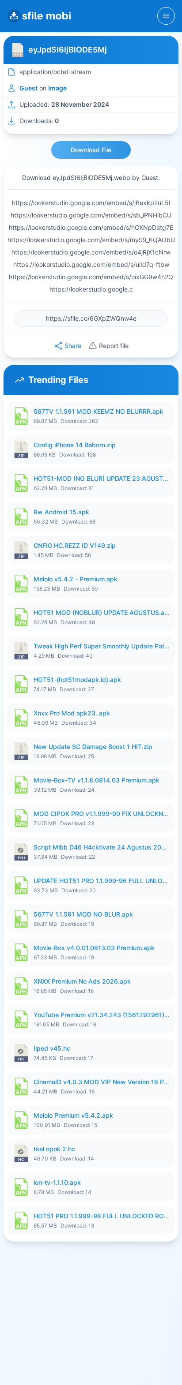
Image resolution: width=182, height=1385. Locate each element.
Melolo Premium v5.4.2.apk (73, 1115)
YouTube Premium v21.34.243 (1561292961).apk (102, 1014)
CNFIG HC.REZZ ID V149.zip (75, 545)
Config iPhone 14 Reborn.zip (75, 445)
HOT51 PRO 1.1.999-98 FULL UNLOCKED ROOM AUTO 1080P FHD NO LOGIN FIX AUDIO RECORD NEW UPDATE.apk (102, 1216)
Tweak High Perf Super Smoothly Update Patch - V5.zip (102, 646)
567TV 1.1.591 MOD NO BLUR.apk (83, 914)
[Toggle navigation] (166, 16)
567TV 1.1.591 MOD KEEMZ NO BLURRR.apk (98, 411)
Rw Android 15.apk (61, 512)
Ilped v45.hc (52, 1048)
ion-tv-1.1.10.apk (57, 1182)
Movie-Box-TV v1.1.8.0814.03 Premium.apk (96, 780)
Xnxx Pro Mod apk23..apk (72, 713)
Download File (91, 149)
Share (72, 345)
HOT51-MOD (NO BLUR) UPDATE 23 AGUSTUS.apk (102, 478)
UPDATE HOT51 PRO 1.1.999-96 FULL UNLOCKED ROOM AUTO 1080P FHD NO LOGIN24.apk (102, 880)
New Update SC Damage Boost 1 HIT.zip (93, 746)
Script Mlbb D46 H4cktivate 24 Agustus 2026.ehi (102, 847)
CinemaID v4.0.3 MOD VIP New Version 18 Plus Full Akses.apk (102, 1082)
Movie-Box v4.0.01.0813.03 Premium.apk (94, 947)
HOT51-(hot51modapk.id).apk (77, 679)
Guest (28, 88)
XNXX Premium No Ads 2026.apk (82, 981)
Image (57, 88)
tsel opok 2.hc (54, 1149)
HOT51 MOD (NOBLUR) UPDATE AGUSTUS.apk (102, 612)
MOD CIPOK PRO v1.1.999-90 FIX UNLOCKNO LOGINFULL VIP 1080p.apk (102, 813)
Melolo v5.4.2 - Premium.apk (76, 579)
